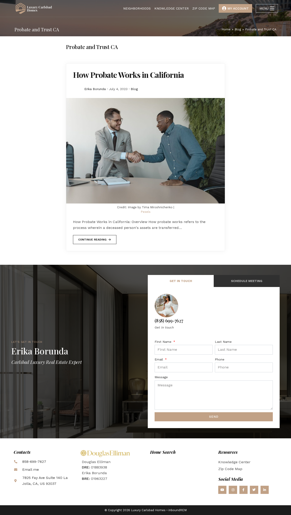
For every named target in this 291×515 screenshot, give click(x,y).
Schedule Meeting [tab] (246, 281)
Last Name (223, 341)
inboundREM (177, 510)
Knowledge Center (234, 462)
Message (161, 377)
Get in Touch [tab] (181, 281)
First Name (164, 341)
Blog (134, 89)
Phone (219, 359)
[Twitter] (254, 490)
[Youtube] (222, 490)
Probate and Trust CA (260, 29)
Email (159, 359)
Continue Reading (92, 238)
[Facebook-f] (243, 490)
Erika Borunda (95, 89)
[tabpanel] (214, 357)
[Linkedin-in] (265, 490)
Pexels (146, 211)
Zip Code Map (230, 469)
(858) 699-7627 (169, 320)
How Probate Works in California (128, 74)
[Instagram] (233, 490)
